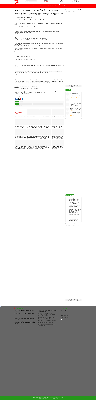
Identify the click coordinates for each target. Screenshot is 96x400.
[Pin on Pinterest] (20, 99)
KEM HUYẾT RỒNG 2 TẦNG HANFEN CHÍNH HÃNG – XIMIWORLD (74, 215)
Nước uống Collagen (29, 327)
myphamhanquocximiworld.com (47, 322)
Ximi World (20, 105)
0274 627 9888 (46, 1)
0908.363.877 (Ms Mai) (46, 320)
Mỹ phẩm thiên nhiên (29, 325)
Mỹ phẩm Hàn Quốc (21, 325)
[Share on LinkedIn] (22, 99)
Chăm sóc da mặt (22, 327)
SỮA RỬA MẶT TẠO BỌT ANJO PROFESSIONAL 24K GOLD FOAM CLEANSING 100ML (74, 199)
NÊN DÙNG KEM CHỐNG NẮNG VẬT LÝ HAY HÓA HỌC (74, 203)
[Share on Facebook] (15, 99)
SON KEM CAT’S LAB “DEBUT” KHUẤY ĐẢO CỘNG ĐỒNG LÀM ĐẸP (74, 206)
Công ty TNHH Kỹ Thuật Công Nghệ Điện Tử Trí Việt (51, 398)
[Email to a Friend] (19, 99)
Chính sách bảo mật (64, 310)
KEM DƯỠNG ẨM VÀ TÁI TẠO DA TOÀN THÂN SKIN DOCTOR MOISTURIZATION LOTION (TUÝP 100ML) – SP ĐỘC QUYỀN (75, 211)
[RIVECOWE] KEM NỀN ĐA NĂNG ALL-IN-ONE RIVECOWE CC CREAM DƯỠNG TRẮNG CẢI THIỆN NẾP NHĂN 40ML (75, 219)
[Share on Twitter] (17, 99)
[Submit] (36, 1)
